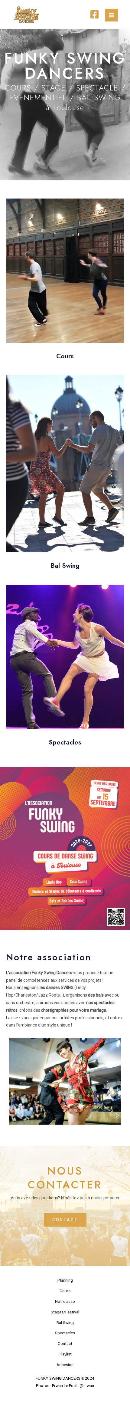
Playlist (65, 1354)
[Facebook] (94, 14)
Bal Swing (65, 1322)
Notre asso (65, 1301)
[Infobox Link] (65, 280)
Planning (65, 1280)
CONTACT (65, 1219)
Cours (65, 1290)
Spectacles (65, 1332)
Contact (65, 1343)
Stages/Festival (65, 1311)
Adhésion (65, 1364)
